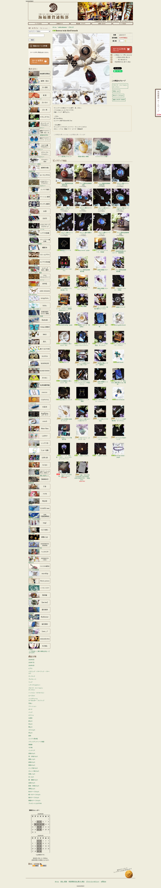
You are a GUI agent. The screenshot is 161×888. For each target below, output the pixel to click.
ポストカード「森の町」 (102, 325)
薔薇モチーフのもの (34, 800)
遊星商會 (31, 613)
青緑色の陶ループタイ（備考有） (102, 363)
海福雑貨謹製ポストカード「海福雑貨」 (119, 251)
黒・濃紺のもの (33, 780)
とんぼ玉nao (32, 511)
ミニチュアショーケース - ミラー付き (83, 288)
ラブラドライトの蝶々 (101, 156)
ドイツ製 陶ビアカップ (64, 156)
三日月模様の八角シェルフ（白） (66, 344)
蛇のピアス (66, 362)
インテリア (31, 750)
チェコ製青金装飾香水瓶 (123, 233)
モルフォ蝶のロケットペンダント (104, 208)
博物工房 (31, 540)
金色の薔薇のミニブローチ (102, 382)
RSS (35, 865)
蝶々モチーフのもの (34, 794)
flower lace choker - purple (120, 456)
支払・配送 (63, 881)
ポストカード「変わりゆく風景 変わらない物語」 (118, 382)
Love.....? (30, 635)
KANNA (30, 359)
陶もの (30, 727)
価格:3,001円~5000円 (119, 99)
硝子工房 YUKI (32, 352)
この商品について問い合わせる (122, 55)
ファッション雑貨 (33, 200)
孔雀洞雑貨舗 (32, 388)
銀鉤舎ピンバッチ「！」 (66, 251)
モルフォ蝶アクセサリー (35, 149)
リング (30, 682)
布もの (30, 724)
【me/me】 (31, 606)
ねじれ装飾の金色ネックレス (66, 419)
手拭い (30, 703)
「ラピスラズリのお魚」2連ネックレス (65, 475)
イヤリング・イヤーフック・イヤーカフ (39, 672)
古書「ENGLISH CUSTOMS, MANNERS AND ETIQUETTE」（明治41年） (82, 477)
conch (30, 425)
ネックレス (31, 676)
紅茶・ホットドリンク (35, 99)
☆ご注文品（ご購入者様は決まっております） (39, 652)
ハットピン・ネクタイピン (36, 692)
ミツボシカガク (33, 591)
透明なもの (31, 788)
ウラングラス (32, 120)
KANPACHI (31, 367)
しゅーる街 (31, 454)
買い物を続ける (122, 59)
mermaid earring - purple (65, 325)
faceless (30, 642)
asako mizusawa (32, 294)
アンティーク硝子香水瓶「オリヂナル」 (119, 419)
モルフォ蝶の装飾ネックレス (86, 233)
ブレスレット (32, 679)
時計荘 (30, 504)
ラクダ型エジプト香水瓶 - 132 (66, 289)
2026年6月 (31, 665)
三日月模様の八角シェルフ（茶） (66, 381)
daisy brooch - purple (83, 250)
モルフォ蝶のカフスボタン (86, 208)
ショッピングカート (122, 23)
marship (30, 577)
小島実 (30, 410)
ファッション (32, 706)
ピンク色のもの (33, 768)
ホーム (38, 23)
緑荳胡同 (31, 627)
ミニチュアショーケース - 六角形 (102, 251)
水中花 (30, 287)
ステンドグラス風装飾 (35, 243)
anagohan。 (31, 301)
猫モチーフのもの (33, 797)
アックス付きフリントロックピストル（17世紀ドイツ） (82, 382)
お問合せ (101, 23)
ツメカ (30, 497)
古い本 (30, 113)
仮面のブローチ (120, 307)
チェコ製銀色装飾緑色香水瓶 (104, 184)
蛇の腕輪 (84, 306)
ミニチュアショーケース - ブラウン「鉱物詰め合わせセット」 (64, 308)
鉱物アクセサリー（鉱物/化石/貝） (38, 135)
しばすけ (31, 439)
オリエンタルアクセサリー (36, 157)
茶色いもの (31, 774)
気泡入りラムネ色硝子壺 (66, 438)
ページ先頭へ (129, 875)
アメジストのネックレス (102, 438)
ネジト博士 (31, 533)
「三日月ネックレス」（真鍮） (120, 289)
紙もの (30, 721)
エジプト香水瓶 (33, 265)
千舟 (29, 490)
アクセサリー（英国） (35, 164)
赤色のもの (31, 753)
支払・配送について (59, 23)
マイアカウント (39, 28)
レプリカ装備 (32, 236)
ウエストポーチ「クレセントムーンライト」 (82, 344)
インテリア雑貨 (33, 193)
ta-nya (30, 468)
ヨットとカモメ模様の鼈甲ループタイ (101, 307)
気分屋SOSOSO (33, 374)
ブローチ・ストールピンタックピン (35, 689)
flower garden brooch (120, 325)
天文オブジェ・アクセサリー (37, 185)
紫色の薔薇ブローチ (102, 289)
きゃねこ (31, 381)
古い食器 (31, 91)
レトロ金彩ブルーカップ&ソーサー (83, 363)
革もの (30, 733)
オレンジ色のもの (33, 771)
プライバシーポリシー (92, 881)
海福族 (30, 744)
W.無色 (30, 649)
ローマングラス (33, 178)
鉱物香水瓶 (31, 171)
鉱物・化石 (31, 84)
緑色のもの (31, 762)
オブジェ (31, 715)
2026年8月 (31, 659)
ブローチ (71, 27)
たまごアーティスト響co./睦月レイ (38, 475)
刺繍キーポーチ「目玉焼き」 (84, 325)
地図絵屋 (31, 483)
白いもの (31, 777)
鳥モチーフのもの (33, 791)
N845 (29, 338)
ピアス (30, 668)
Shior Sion (31, 432)
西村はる (31, 562)
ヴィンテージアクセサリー (36, 128)
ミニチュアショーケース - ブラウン (120, 344)
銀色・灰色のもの (33, 786)
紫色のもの (31, 765)
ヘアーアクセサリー (34, 685)
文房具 (30, 222)
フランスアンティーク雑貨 (36, 741)
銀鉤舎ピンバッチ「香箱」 (84, 400)
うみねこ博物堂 (33, 330)
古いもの (31, 106)
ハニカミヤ (31, 555)
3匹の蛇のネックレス (66, 399)
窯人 (29, 345)
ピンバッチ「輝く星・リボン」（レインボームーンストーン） (64, 457)
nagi (29, 526)
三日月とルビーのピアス (66, 269)
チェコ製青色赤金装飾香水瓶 (67, 184)
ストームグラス (33, 258)
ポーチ (30, 709)
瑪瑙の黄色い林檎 (83, 156)
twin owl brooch (120, 399)
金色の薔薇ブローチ (102, 270)
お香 (29, 214)
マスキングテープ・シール (36, 229)
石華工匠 (31, 461)
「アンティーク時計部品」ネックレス (101, 344)
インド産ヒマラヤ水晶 (102, 419)
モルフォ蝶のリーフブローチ (104, 233)
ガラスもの (31, 730)
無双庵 (30, 598)
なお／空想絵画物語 (34, 519)
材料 (29, 736)
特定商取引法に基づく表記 (123, 62)
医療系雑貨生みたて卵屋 (35, 316)
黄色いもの (31, 759)
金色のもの (31, 783)
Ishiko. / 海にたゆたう (34, 309)
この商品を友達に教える (122, 57)
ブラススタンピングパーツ (36, 280)
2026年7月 (31, 662)
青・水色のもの (33, 756)
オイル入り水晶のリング (121, 438)
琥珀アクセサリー (33, 142)
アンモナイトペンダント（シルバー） (101, 400)
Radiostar (30, 620)
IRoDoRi (30, 323)
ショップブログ (80, 23)
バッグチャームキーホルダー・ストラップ (36, 699)
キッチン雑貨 (32, 207)
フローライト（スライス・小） (84, 438)
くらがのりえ (32, 403)
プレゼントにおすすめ (35, 803)
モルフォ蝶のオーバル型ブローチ (123, 208)
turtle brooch (120, 362)
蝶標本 (30, 251)
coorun (30, 396)
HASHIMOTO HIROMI (35, 548)
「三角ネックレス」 (84, 455)
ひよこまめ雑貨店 (33, 569)
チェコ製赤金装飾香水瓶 (86, 184)
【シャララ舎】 (33, 446)
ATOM (43, 865)
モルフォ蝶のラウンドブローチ (123, 184)
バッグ (30, 712)
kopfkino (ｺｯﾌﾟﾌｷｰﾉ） (34, 417)
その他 (30, 747)
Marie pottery (31, 584)
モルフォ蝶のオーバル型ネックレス (66, 208)
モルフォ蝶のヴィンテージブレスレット (66, 233)
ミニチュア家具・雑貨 (35, 272)
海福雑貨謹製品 (33, 77)
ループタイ (31, 695)
